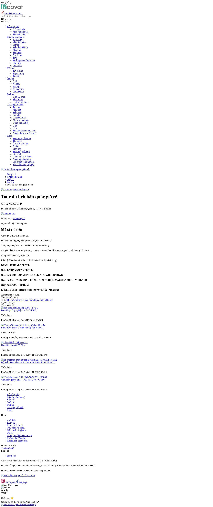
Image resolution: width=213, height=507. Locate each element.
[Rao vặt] (12, 9)
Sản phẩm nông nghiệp (23, 164)
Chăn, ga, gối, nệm (21, 120)
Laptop (16, 45)
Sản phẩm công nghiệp (23, 162)
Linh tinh (17, 149)
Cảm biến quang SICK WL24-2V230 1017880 (22, 379)
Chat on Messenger (27, 504)
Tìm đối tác (18, 99)
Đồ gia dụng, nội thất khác (25, 133)
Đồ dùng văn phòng (22, 159)
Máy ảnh (17, 50)
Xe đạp (16, 86)
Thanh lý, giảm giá (21, 151)
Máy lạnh (17, 112)
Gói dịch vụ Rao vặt (13, 13)
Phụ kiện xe (18, 91)
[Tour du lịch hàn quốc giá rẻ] (15, 189)
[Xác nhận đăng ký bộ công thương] (18, 475)
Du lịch (10, 182)
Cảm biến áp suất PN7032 (13, 345)
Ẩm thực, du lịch (20, 143)
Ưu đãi (10, 433)
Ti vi (15, 58)
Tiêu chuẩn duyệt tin (16, 430)
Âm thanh (17, 55)
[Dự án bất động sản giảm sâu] (15, 169)
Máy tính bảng (19, 42)
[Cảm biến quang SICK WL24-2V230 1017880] (24, 377)
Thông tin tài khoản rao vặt (19, 435)
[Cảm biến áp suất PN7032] (14, 342)
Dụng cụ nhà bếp (21, 123)
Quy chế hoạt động (15, 427)
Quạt (15, 125)
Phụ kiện (17, 63)
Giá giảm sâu (19, 29)
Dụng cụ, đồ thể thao (22, 156)
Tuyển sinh (18, 71)
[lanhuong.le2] (8, 213)
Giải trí (16, 146)
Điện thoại (17, 39)
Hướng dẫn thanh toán (17, 440)
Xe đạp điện (18, 89)
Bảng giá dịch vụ (15, 425)
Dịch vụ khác (19, 97)
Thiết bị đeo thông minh (24, 60)
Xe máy (16, 84)
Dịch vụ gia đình (20, 102)
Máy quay (17, 52)
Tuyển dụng (18, 73)
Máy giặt (17, 110)
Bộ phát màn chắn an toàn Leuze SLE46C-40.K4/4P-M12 (28, 362)
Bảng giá (11, 422)
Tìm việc (17, 76)
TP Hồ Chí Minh (14, 177)
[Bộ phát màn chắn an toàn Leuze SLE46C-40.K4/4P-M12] (29, 360)
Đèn (15, 128)
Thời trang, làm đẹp (22, 138)
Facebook (11, 456)
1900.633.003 (7, 448)
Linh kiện (17, 65)
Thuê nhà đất (19, 34)
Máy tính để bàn (20, 47)
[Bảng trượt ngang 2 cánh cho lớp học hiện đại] (23, 325)
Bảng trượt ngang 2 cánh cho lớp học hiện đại (22, 327)
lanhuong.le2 (19, 218)
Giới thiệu (11, 420)
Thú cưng (17, 141)
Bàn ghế (16, 115)
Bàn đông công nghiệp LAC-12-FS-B (18, 310)
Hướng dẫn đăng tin (16, 438)
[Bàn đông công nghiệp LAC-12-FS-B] (19, 307)
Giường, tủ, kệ (19, 117)
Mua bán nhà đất (20, 32)
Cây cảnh (17, 154)
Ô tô (15, 81)
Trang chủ (11, 174)
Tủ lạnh (16, 107)
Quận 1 (10, 179)
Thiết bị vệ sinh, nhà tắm (24, 130)
